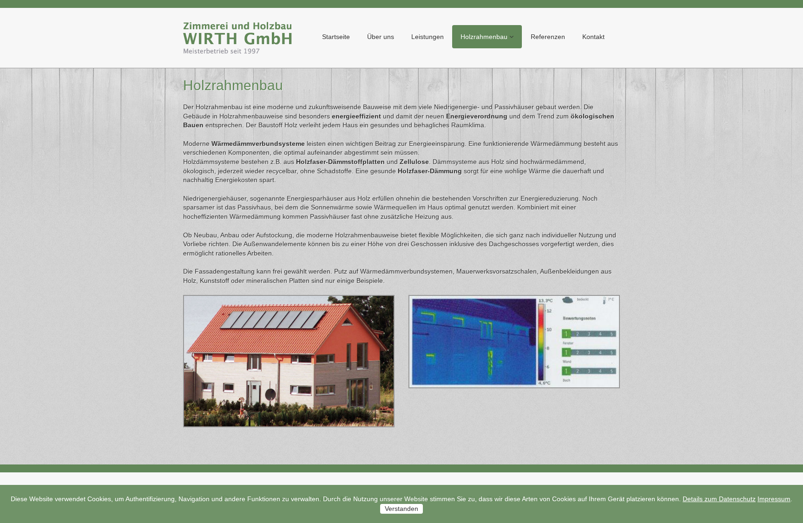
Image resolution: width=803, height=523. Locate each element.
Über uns (380, 36)
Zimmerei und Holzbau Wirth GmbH (238, 37)
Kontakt (593, 36)
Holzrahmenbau (484, 36)
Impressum (773, 499)
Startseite (336, 36)
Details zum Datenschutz (719, 499)
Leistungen (427, 36)
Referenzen (548, 36)
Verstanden (401, 508)
